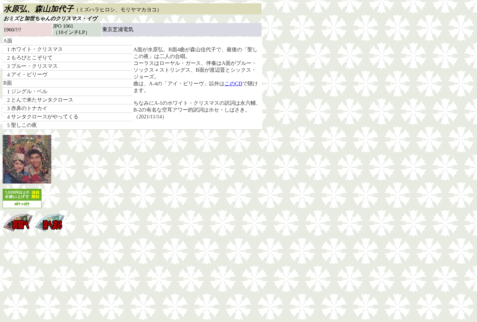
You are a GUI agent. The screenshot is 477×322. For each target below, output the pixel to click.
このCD (233, 83)
